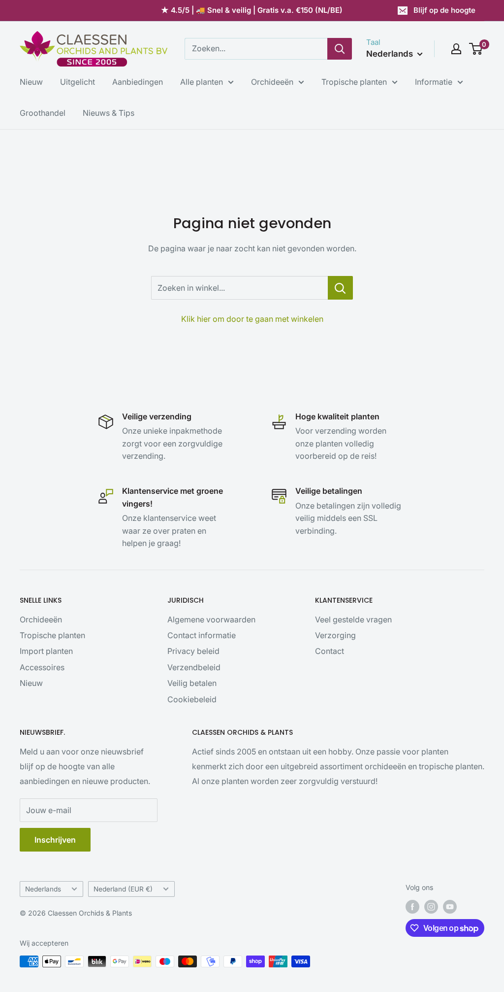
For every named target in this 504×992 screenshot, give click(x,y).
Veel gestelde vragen (353, 619)
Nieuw (31, 82)
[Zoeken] (339, 49)
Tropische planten (354, 82)
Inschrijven (55, 840)
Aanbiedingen (137, 82)
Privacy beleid (193, 651)
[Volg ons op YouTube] (450, 907)
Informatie (433, 82)
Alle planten (201, 82)
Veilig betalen (192, 683)
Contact (329, 651)
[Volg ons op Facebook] (412, 907)
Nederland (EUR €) (123, 889)
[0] (476, 49)
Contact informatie (201, 635)
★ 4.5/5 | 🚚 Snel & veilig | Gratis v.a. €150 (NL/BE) (252, 10)
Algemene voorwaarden (211, 619)
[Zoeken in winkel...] (340, 288)
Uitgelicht (77, 82)
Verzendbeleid (193, 667)
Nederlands (43, 889)
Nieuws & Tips (108, 113)
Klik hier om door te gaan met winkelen (252, 319)
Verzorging (335, 635)
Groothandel (42, 113)
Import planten (46, 651)
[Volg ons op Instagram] (431, 907)
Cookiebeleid (192, 699)
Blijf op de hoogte (444, 10)
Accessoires (42, 667)
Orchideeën (272, 82)
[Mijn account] (456, 48)
